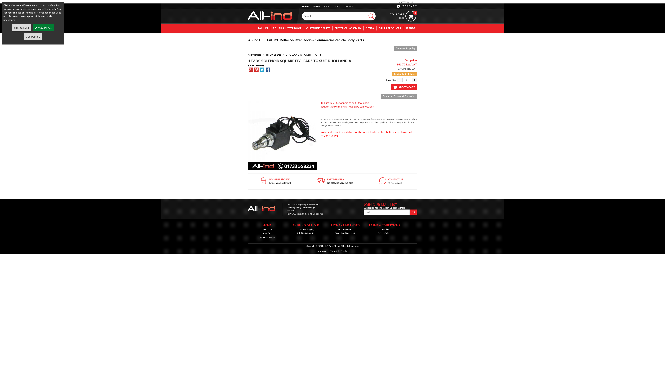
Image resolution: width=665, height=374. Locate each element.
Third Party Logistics (306, 233)
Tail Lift (263, 28)
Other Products (390, 28)
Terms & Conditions (384, 225)
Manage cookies (267, 237)
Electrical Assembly (348, 28)
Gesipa (370, 28)
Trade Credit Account (345, 233)
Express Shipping (306, 229)
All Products (254, 54)
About (327, 6)
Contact (348, 6)
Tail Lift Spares (273, 54)
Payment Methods (345, 225)
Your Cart (267, 233)
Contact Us (267, 229)
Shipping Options (306, 225)
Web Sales (384, 229)
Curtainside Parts (318, 28)
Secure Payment (345, 229)
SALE (412, 36)
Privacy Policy (384, 233)
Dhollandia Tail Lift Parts (303, 54)
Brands (410, 28)
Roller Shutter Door (287, 28)
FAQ (337, 6)
